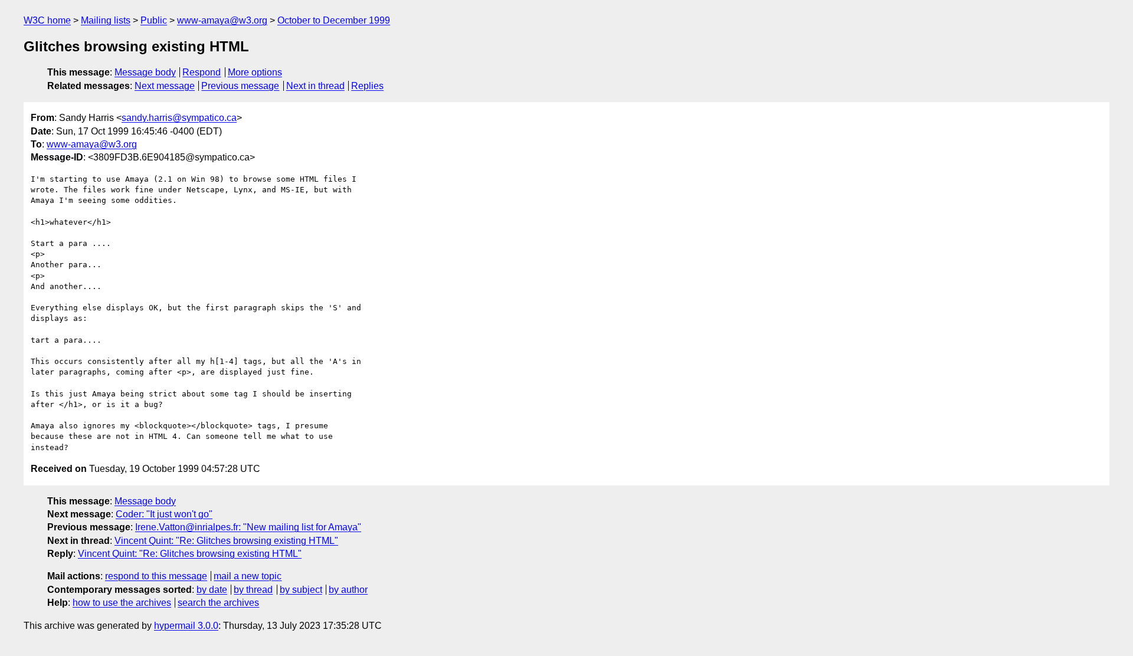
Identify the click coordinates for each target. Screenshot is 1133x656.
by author (348, 590)
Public (153, 20)
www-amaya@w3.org (222, 20)
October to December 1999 (333, 20)
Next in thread (315, 86)
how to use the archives (122, 603)
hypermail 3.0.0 (186, 626)
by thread (253, 590)
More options (255, 72)
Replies (367, 86)
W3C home (47, 20)
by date (212, 590)
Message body (145, 72)
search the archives (218, 603)
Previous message (240, 86)
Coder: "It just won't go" (164, 514)
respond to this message (156, 576)
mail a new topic (247, 576)
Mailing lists (105, 20)
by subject (301, 590)
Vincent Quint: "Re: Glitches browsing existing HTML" (226, 541)
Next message (165, 86)
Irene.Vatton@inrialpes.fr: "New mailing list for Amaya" (248, 527)
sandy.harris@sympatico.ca (179, 118)
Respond (201, 72)
